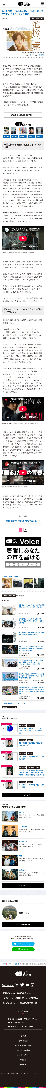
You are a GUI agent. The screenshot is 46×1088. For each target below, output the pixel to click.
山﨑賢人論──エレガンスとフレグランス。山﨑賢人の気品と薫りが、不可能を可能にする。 (31, 621)
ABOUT (23, 1036)
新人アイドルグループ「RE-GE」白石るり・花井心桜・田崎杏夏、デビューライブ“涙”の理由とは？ (31, 676)
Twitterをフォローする (24, 943)
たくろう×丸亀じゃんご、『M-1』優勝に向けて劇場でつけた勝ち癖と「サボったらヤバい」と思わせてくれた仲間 (31, 662)
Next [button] (41, 912)
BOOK (17, 1023)
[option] (7, 583)
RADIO (10, 1023)
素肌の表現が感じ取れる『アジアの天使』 (21, 521)
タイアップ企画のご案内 (23, 1045)
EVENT (32, 1026)
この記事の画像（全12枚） (11, 576)
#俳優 (22, 596)
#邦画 (18, 596)
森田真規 (41, 55)
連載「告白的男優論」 (18, 92)
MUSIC (19, 1019)
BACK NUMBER (14, 1026)
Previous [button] (3, 912)
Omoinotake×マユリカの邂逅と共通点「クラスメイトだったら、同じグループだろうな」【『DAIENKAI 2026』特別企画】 (31, 690)
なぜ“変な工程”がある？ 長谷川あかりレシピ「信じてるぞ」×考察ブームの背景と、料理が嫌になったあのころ (31, 772)
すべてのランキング (23, 795)
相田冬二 (31, 55)
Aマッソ (21, 812)
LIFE (23, 1023)
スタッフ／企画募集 (23, 1050)
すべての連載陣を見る (23, 924)
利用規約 (23, 1064)
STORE (24, 1026)
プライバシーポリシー (23, 1055)
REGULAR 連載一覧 (13, 964)
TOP (4, 964)
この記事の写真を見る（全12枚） (21, 115)
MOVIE (26, 1019)
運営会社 (23, 1060)
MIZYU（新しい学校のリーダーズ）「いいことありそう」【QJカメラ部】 (31, 730)
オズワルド (22, 870)
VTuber (34, 1019)
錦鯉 (20, 856)
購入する (6, 136)
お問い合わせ (23, 1041)
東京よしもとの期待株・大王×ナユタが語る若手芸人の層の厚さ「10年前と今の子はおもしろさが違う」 (31, 648)
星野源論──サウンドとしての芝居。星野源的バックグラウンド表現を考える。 (31, 606)
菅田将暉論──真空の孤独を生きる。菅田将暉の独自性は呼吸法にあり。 (31, 634)
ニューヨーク (23, 826)
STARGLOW (23, 841)
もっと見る (23, 885)
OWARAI (11, 1019)
